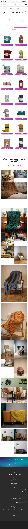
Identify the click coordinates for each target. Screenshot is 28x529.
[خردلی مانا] (7, 435)
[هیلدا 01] (20, 368)
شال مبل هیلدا (7, 118)
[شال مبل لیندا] (14, 390)
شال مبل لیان (7, 74)
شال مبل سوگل (7, 148)
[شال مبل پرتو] (7, 239)
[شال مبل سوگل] (14, 220)
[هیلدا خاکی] (20, 435)
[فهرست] (26, 4)
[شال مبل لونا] (7, 176)
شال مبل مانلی (21, 44)
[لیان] (20, 349)
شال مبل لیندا (21, 148)
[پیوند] (3, 4)
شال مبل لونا (21, 118)
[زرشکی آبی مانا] (20, 447)
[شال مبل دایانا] (14, 194)
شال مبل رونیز (7, 133)
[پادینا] (20, 255)
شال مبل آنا (7, 59)
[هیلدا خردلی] (14, 415)
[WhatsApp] (4, 1)
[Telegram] (6, 1)
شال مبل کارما (7, 104)
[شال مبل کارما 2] (14, 283)
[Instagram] (8, 1)
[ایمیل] (2, 1)
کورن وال (10, 524)
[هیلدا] (7, 349)
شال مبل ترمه (21, 59)
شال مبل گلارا (21, 133)
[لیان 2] (7, 365)
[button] (16, 4)
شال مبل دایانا (7, 89)
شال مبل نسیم (7, 44)
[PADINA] (7, 252)
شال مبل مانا (21, 104)
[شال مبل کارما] (14, 321)
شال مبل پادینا (21, 89)
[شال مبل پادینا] (20, 176)
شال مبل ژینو (21, 74)
